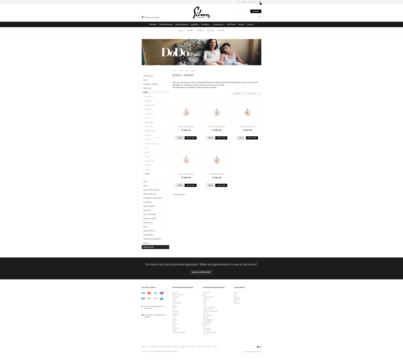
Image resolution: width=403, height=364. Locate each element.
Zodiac (147, 174)
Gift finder (231, 24)
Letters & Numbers (152, 144)
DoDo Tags (149, 127)
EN (244, 2)
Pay (235, 295)
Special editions (181, 24)
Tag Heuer (175, 328)
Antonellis (148, 76)
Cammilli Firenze (150, 84)
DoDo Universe (150, 131)
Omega (174, 315)
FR (241, 2)
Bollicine (148, 101)
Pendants (220, 30)
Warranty (237, 303)
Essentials (148, 135)
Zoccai (146, 243)
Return (236, 301)
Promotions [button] (218, 24)
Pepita (147, 157)
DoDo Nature (149, 122)
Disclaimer (145, 351)
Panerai (174, 320)
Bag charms (149, 96)
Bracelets (189, 30)
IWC (173, 309)
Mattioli (147, 210)
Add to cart (190, 138)
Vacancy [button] (256, 11)
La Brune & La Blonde (152, 198)
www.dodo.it (180, 194)
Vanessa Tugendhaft (152, 239)
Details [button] (180, 138)
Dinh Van (147, 88)
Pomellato (148, 223)
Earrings (210, 30)
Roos (145, 227)
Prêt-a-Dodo (149, 161)
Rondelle (148, 165)
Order (236, 292)
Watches (152, 24)
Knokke (214, 87)
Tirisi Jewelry (149, 231)
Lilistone (147, 202)
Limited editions (166, 24)
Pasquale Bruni (149, 218)
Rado (174, 322)
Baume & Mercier (178, 295)
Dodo (145, 92)
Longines (175, 313)
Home (174, 71)
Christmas (148, 109)
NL (239, 2)
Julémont (175, 311)
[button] (145, 52)
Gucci (174, 305)
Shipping (236, 299)
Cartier (174, 301)
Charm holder (150, 105)
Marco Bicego (149, 206)
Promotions (148, 247)
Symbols (148, 170)
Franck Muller (177, 303)
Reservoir (175, 324)
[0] (259, 2)
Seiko (174, 326)
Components (149, 114)
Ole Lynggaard (149, 214)
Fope (145, 182)
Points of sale (152, 17)
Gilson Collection (151, 190)
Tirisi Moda (148, 235)
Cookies (151, 351)
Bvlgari (174, 299)
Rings (181, 30)
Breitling (175, 297)
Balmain (175, 292)
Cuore (147, 118)
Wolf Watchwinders (179, 332)
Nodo (147, 152)
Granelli (148, 139)
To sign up (253, 2)
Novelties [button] (205, 24)
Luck (146, 148)
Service (241, 24)
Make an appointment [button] (201, 272)
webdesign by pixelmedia (253, 352)
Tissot (174, 330)
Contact (250, 24)
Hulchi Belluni (149, 194)
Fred (145, 186)
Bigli (145, 80)
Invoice (236, 297)
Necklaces (200, 30)
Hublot (174, 307)
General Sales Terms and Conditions (167, 351)
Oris (173, 318)
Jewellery (195, 24)
